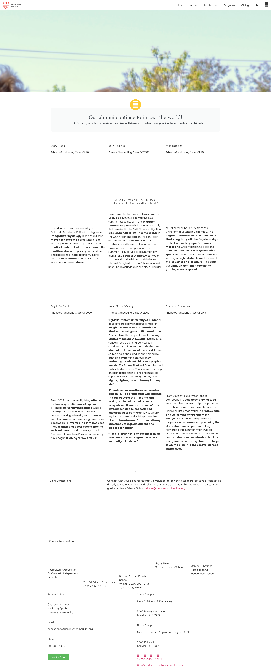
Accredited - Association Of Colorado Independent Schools (63, 573)
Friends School (56, 594)
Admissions (210, 5)
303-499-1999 (56, 645)
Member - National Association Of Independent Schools (203, 569)
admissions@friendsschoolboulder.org (70, 629)
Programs (229, 5)
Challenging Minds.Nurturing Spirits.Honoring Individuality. (61, 608)
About (193, 5)
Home (180, 5)
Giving (245, 5)
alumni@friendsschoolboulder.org (165, 488)
